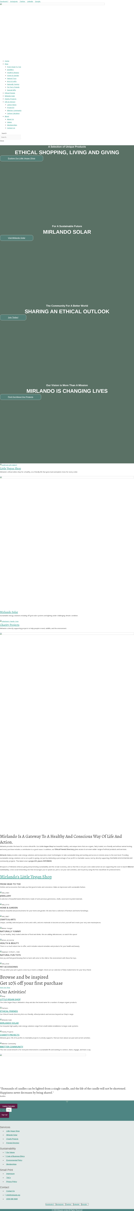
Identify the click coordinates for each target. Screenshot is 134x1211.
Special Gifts (11, 90)
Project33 (10, 107)
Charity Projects (10, 99)
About (7, 116)
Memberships (12, 125)
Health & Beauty (13, 72)
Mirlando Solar (10, 96)
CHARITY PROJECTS (9, 1034)
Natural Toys (11, 78)
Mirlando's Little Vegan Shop (26, 877)
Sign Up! (3, 1110)
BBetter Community (14, 110)
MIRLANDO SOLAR (9, 1023)
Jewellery (10, 70)
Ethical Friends (10, 93)
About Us (10, 119)
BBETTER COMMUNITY (11, 1046)
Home (7, 61)
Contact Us (11, 128)
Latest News (11, 105)
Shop (6, 64)
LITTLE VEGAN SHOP (10, 999)
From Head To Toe (14, 67)
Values (9, 122)
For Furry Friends (13, 87)
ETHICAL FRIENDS (9, 1011)
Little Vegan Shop (10, 468)
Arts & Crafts (12, 81)
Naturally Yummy (13, 84)
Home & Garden (13, 75)
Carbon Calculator (13, 113)
